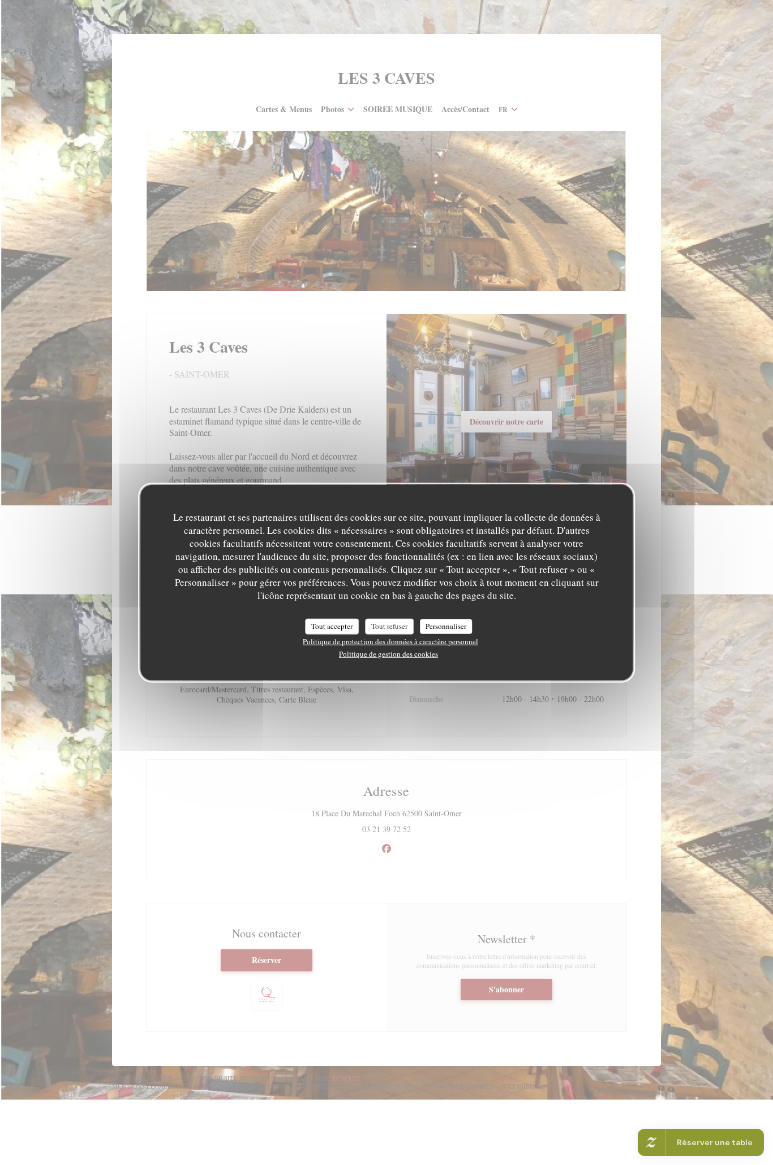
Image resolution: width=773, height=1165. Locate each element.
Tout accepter (332, 626)
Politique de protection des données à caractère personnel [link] (390, 641)
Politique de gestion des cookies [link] (388, 653)
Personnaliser (446, 626)
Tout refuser (389, 626)
